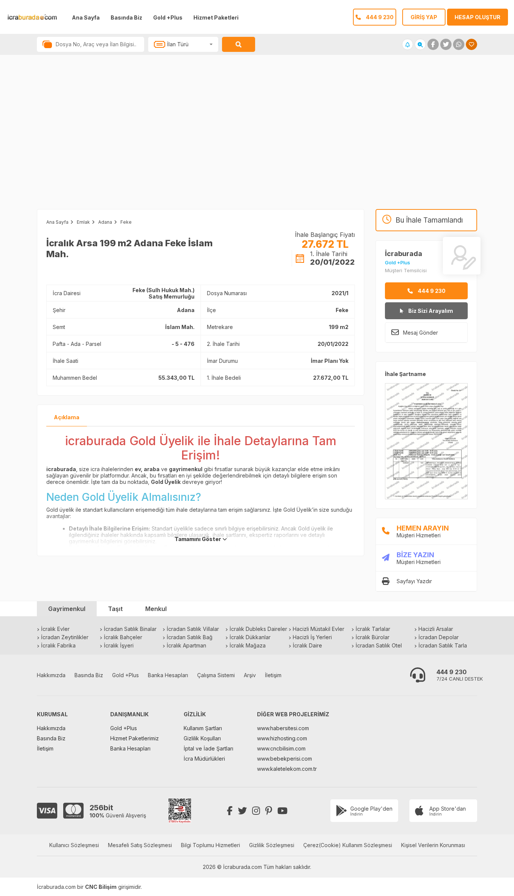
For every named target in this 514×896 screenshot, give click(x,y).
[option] (128, 139)
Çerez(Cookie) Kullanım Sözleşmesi (347, 845)
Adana (105, 222)
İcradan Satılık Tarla (442, 645)
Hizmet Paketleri (216, 17)
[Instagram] (256, 810)
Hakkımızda (51, 675)
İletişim (273, 675)
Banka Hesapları (168, 675)
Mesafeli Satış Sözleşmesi (140, 845)
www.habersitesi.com (283, 728)
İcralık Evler (55, 629)
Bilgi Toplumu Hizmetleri (210, 845)
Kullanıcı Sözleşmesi (74, 845)
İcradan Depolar (438, 637)
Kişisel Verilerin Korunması (433, 845)
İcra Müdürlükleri (204, 758)
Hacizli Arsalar (435, 629)
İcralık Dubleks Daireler (258, 629)
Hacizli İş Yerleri (312, 637)
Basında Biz (126, 17)
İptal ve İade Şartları (208, 748)
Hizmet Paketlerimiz (134, 738)
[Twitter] (242, 810)
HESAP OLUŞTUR (477, 17)
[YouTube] (282, 810)
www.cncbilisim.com (281, 748)
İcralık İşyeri (119, 645)
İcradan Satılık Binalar (130, 629)
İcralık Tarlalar (373, 629)
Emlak (83, 222)
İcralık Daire (307, 645)
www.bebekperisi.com (284, 758)
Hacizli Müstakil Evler (318, 629)
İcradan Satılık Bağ (190, 637)
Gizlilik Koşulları (202, 738)
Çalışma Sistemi (216, 675)
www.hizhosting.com (282, 738)
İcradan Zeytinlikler (64, 637)
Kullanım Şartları (203, 728)
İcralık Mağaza (248, 645)
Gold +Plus (167, 17)
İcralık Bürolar (372, 637)
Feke (126, 222)
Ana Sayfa (86, 17)
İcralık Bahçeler (123, 637)
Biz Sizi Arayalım (430, 311)
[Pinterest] (268, 810)
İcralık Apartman (186, 645)
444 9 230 (431, 291)
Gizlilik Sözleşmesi (271, 845)
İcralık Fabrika (58, 645)
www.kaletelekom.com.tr (287, 769)
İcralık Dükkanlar (250, 637)
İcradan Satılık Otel (379, 645)
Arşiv (250, 675)
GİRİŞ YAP (424, 17)
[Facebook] (230, 810)
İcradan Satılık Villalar (193, 629)
